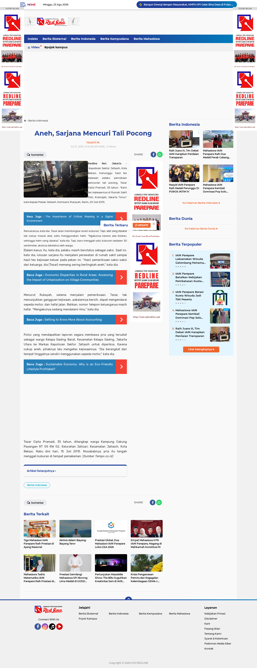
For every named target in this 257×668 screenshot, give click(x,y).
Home (31, 4)
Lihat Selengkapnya (200, 349)
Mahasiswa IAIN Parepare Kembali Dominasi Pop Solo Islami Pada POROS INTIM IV (215, 188)
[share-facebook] (153, 154)
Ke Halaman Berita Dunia (200, 228)
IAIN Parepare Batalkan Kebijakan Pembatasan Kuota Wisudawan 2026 (188, 277)
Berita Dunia (181, 218)
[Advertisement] (160, 22)
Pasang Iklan (212, 628)
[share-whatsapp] (160, 154)
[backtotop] (128, 600)
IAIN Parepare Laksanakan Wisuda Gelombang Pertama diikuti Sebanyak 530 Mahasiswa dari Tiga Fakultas (189, 259)
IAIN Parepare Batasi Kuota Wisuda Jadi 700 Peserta (189, 295)
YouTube (62, 631)
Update (142, 225)
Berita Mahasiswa (147, 39)
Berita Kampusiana (114, 39)
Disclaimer (210, 618)
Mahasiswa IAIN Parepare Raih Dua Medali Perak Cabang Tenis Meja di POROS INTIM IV (216, 154)
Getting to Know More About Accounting (73, 319)
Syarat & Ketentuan (216, 638)
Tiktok (53, 631)
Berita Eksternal (54, 39)
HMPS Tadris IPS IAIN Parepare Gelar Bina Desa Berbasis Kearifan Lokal (187, 4)
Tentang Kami (212, 633)
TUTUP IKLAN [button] (12, 8)
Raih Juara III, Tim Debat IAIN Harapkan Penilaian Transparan (184, 154)
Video (35, 47)
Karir (207, 623)
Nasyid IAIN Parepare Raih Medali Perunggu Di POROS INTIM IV (184, 188)
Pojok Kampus (56, 47)
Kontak (208, 648)
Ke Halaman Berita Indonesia (200, 202)
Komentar (37, 154)
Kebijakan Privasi (214, 613)
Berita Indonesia (83, 39)
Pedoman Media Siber (217, 643)
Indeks (33, 39)
